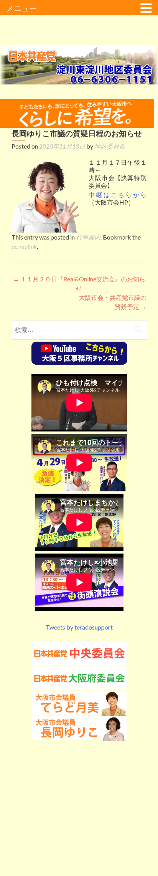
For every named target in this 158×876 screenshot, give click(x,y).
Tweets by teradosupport (79, 627)
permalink (24, 246)
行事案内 (88, 237)
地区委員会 (109, 146)
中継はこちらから (117, 194)
